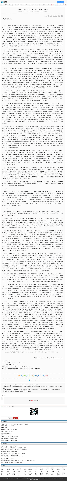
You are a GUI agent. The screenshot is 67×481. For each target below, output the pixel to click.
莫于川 (41, 474)
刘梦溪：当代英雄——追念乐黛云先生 (9, 438)
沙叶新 (41, 473)
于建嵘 (58, 468)
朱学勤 (25, 474)
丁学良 (25, 468)
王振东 (41, 471)
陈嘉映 (47, 468)
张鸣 (52, 469)
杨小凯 (13, 474)
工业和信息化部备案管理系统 (33, 479)
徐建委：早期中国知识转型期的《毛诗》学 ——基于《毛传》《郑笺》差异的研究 (18, 460)
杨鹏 (8, 471)
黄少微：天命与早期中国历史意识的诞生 (9, 451)
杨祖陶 (19, 469)
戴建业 (41, 469)
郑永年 (13, 468)
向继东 (30, 469)
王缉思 (19, 471)
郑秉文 (36, 474)
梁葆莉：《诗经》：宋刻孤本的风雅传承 (9, 446)
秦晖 (2, 468)
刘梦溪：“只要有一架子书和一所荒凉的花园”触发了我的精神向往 (14, 424)
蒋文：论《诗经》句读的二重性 (7, 458)
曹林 (30, 468)
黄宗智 (52, 468)
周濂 (2, 471)
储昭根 (58, 473)
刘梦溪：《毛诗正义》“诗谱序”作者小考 (9, 440)
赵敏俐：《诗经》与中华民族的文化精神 (9, 455)
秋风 (2, 473)
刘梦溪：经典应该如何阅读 (6, 431)
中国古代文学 (15, 365)
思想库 (52, 5)
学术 (7, 365)
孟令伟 (13, 473)
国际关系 (20, 5)
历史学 (43, 5)
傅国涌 (41, 468)
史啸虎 (58, 471)
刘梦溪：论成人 (4, 427)
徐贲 (2, 469)
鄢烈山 (36, 468)
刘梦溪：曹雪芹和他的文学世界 (7, 425)
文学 (39, 5)
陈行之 (8, 468)
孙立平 (58, 474)
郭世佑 (30, 471)
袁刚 (8, 474)
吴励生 (19, 474)
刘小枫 (8, 473)
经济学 (10, 5)
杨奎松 (58, 469)
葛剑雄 (52, 473)
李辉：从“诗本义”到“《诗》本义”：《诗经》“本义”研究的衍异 (13, 457)
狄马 (47, 471)
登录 (32, 400)
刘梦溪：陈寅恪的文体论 (6, 433)
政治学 (15, 5)
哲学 (48, 5)
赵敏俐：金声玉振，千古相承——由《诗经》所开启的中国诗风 (14, 449)
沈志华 (25, 469)
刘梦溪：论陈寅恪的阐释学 (6, 435)
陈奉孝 (25, 471)
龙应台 (19, 468)
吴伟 (36, 473)
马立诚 (13, 469)
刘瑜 (47, 473)
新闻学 (30, 5)
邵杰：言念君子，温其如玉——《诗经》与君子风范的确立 (13, 453)
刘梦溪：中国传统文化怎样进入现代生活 (9, 436)
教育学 (35, 5)
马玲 (36, 471)
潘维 (30, 474)
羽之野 (47, 474)
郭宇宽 (8, 469)
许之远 (2, 474)
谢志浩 (52, 474)
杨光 (63, 474)
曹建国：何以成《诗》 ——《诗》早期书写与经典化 (12, 462)
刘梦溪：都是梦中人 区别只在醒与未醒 (9, 429)
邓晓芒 (13, 471)
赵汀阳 (36, 469)
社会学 (25, 5)
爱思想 (4, 2)
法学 (6, 5)
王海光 (63, 469)
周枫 (24, 473)
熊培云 (63, 471)
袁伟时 (52, 471)
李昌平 (47, 469)
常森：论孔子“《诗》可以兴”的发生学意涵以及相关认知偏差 (13, 447)
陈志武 (63, 468)
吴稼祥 (63, 473)
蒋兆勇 (30, 473)
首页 (2, 5)
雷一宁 (19, 473)
